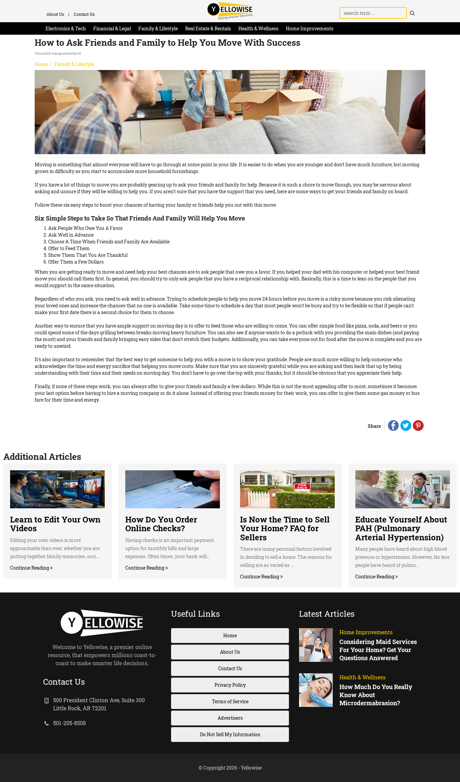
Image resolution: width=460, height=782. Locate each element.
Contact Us (84, 14)
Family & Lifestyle (158, 28)
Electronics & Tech (65, 28)
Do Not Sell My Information (230, 734)
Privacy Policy (230, 685)
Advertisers (230, 718)
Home (41, 64)
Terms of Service (230, 701)
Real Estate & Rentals (208, 28)
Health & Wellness (258, 28)
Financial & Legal (112, 28)
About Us (55, 14)
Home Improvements (309, 28)
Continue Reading (30, 568)
